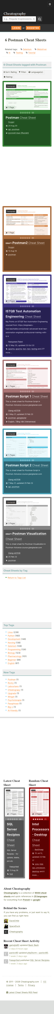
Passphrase (13, 703)
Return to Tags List (17, 577)
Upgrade (12, 693)
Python (11, 635)
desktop (35, 871)
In (9, 52)
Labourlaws (13, 686)
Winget (11, 696)
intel (41, 864)
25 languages (40, 896)
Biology (11, 653)
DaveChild (14, 920)
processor (40, 868)
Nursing (11, 642)
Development (14, 639)
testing (34, 349)
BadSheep (39, 849)
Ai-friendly (13, 710)
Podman (12, 679)
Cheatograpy (14, 690)
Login (16, 28)
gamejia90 (14, 945)
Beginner (12, 660)
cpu (33, 868)
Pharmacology (14, 656)
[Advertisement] (20, 4)
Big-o (10, 707)
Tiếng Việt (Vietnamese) (25, 421)
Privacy (31, 985)
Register (33, 28)
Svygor (11, 122)
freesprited (14, 867)
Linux (10, 632)
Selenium (27, 49)
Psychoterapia (14, 700)
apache (11, 349)
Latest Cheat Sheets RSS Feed (22, 992)
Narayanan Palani (15, 342)
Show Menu (50, 4)
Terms (21, 985)
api (9, 129)
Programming (14, 649)
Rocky (11, 683)
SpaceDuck (14, 926)
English (11, 421)
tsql (11, 874)
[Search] (39, 18)
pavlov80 (13, 952)
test (24, 349)
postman (15, 129)
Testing (19, 52)
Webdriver (42, 49)
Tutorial (31, 52)
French (26, 899)
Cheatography (11, 893)
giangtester (21, 418)
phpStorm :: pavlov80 (37, 952)
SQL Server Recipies (39, 960)
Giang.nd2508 (14, 410)
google (36, 899)
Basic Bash (33, 945)
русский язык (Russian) (18, 133)
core (37, 864)
